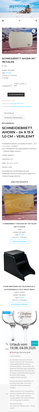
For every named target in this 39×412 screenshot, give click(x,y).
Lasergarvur (6, 86)
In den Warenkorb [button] (19, 241)
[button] (34, 31)
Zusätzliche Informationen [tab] (13, 118)
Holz (26, 106)
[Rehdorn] (20, 7)
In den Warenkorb (16, 94)
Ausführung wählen (19, 304)
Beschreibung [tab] (9, 113)
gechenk (21, 106)
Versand (8, 73)
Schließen (34, 343)
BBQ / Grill (20, 103)
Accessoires (13, 103)
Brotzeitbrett (14, 106)
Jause (29, 106)
